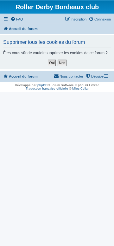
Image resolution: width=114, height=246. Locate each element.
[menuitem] (16, 19)
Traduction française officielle (47, 88)
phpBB (42, 85)
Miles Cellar (80, 88)
